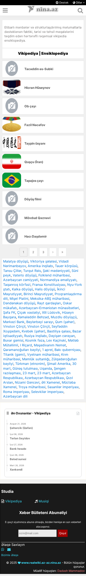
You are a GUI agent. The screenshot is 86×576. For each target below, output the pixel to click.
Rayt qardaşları (49, 303)
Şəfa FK (9, 312)
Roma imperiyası (16, 392)
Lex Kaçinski (56, 340)
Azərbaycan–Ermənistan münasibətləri (49, 308)
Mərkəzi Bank (13, 322)
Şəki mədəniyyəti (56, 271)
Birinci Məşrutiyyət (38, 294)
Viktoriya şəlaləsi (43, 261)
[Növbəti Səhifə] (53, 252)
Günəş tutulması (25, 368)
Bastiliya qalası (59, 331)
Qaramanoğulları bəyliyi (21, 350)
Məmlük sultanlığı (35, 359)
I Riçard (26, 345)
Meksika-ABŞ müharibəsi (49, 298)
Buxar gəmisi (13, 340)
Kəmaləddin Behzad (33, 317)
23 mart (29, 373)
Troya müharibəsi (32, 387)
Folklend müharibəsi (54, 275)
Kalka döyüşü (22, 289)
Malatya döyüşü (15, 261)
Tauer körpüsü (66, 266)
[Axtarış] (80, 10)
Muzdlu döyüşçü (64, 317)
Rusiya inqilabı (35, 336)
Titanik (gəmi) (14, 354)
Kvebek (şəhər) (33, 331)
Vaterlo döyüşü (25, 275)
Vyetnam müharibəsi (43, 354)
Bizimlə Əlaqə (9, 555)
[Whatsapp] (2, 549)
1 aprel (47, 350)
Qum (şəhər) (65, 322)
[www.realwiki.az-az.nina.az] (43, 10)
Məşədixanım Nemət (50, 345)
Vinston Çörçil (14, 326)
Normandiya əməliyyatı (58, 280)
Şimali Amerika (58, 364)
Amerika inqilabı (40, 266)
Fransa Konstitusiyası (48, 284)
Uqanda (46, 368)
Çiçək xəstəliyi (28, 312)
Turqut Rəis (32, 271)
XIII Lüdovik (51, 312)
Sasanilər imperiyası (63, 387)
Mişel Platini (19, 298)
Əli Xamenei (50, 382)
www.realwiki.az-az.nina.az (41, 562)
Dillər (79, 2)
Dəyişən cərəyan (62, 336)
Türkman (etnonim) (30, 364)
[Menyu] (5, 10)
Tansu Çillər (12, 271)
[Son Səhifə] (62, 252)
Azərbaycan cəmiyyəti (20, 280)
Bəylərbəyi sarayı (39, 322)
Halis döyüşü (45, 289)
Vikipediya (13, 501)
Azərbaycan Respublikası (44, 378)
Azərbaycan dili (15, 396)
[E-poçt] (9, 549)
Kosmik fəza (34, 340)
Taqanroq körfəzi (16, 284)
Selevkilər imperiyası (47, 392)
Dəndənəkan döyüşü (19, 303)
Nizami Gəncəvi (27, 382)
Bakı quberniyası (67, 350)
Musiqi (44, 501)
